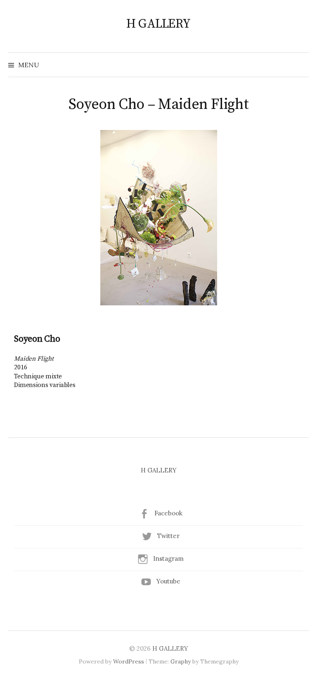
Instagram (168, 558)
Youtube (168, 581)
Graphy (180, 661)
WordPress (128, 661)
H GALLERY (158, 24)
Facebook (168, 513)
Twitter (168, 536)
